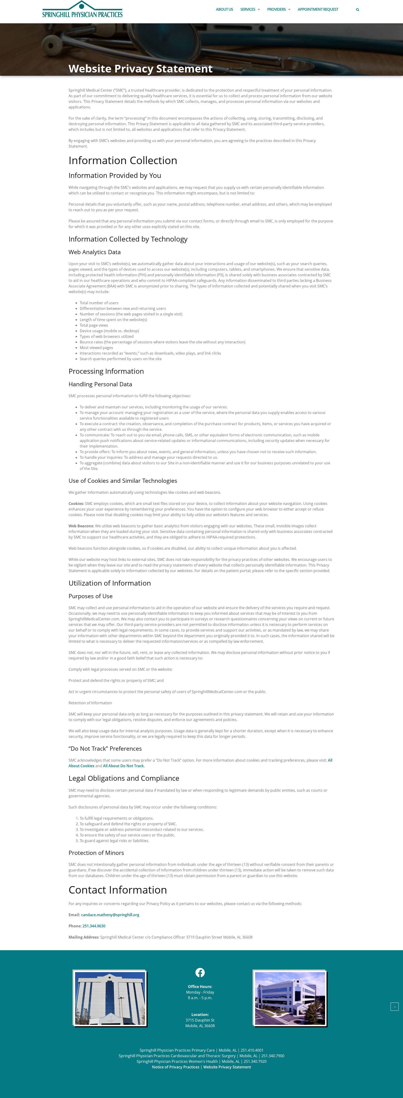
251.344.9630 (94, 926)
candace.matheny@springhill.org (110, 914)
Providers (276, 9)
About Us (224, 9)
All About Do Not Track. (124, 765)
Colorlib (189, 1072)
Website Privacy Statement (227, 1067)
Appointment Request (318, 9)
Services (247, 9)
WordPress (229, 1072)
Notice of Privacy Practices (175, 1067)
